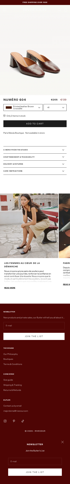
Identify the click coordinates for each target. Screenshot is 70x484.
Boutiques (8, 359)
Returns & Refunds (12, 390)
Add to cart (35, 123)
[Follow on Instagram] (5, 421)
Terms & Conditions (12, 364)
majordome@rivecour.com (15, 411)
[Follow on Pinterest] (14, 421)
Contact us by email (12, 405)
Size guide (8, 380)
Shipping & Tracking (12, 385)
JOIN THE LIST (35, 472)
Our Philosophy (10, 354)
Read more (9, 288)
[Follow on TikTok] (22, 421)
